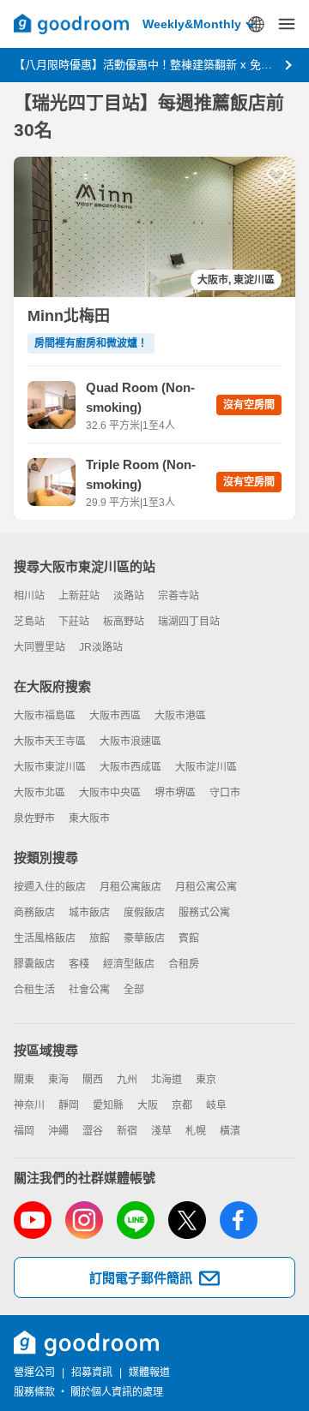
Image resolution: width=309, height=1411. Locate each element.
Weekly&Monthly (191, 24)
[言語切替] (256, 24)
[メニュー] (287, 24)
